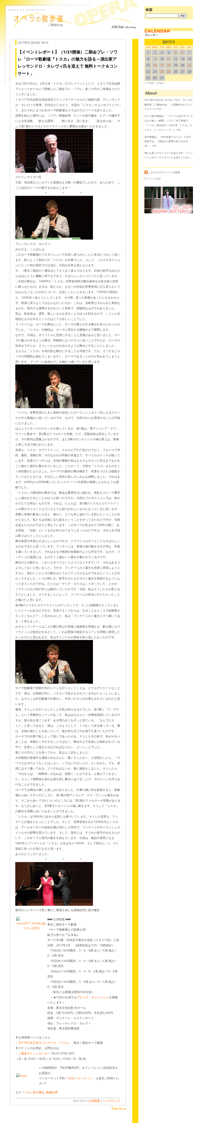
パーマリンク (112, 1101)
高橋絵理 (52, 1092)
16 (155, 65)
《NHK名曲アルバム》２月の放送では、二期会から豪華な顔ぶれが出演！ (167, 141)
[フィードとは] (152, 178)
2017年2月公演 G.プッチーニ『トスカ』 (44, 1043)
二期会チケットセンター (34, 1053)
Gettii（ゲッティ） (80, 1078)
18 (168, 65)
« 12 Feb (149, 83)
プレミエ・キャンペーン (93, 997)
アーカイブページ (164, 157)
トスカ (27, 1092)
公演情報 (94, 1101)
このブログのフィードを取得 (164, 172)
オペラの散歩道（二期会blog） (72, 23)
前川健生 (38, 1092)
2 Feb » (160, 83)
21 (189, 65)
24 (162, 71)
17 (162, 65)
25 (168, 71)
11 (168, 59)
